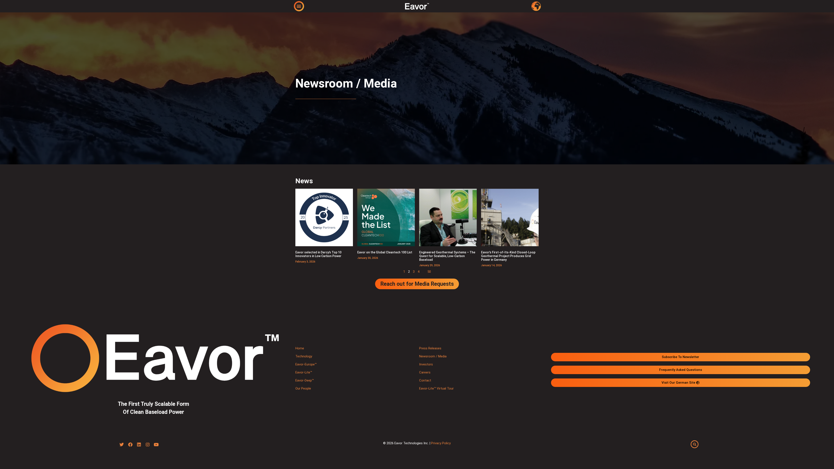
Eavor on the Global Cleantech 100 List (384, 252)
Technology (303, 356)
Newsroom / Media (433, 356)
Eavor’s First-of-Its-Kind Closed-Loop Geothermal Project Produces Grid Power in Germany (508, 256)
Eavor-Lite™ (303, 372)
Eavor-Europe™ (306, 364)
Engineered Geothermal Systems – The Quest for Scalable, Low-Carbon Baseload (447, 256)
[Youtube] (156, 444)
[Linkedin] (139, 444)
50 (429, 272)
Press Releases (430, 348)
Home (299, 348)
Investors (426, 364)
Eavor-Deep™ (304, 380)
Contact (425, 380)
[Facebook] (130, 444)
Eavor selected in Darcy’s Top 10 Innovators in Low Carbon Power (318, 254)
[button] (299, 6)
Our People (303, 388)
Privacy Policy (441, 443)
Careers (424, 372)
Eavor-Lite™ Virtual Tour (436, 388)
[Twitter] (121, 444)
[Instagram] (147, 444)
